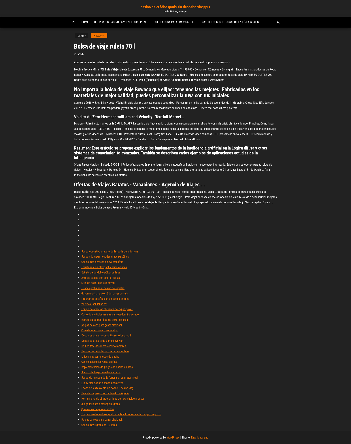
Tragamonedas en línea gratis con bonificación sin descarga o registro (121, 414)
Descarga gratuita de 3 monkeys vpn (102, 340)
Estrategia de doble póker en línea (100, 272)
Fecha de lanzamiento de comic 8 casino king (107, 388)
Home (84, 22)
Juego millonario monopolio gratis (100, 404)
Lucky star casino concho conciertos (102, 383)
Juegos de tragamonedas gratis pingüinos (105, 256)
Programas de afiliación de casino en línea (105, 299)
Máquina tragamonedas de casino (100, 356)
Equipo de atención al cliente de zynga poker (107, 309)
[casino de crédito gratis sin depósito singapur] (74, 22)
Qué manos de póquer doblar (97, 409)
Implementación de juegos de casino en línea (107, 367)
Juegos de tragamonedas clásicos (100, 372)
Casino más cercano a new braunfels (102, 262)
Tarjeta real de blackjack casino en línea (104, 267)
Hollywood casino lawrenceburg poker (121, 22)
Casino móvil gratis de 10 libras (99, 425)
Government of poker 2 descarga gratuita (105, 293)
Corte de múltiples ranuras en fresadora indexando (110, 314)
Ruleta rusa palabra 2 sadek (174, 22)
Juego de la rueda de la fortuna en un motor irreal (109, 377)
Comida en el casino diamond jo (99, 330)
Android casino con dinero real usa (100, 278)
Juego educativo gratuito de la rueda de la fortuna (109, 251)
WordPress (173, 437)
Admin (80, 54)
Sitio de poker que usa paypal (98, 283)
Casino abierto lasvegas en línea (99, 361)
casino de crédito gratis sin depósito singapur (175, 7)
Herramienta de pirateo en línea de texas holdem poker (112, 398)
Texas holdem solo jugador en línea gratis (229, 22)
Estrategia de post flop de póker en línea (104, 319)
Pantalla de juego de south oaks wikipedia (105, 393)
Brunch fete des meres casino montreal (104, 346)
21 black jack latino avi (94, 304)
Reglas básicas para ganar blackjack (101, 325)
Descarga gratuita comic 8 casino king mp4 (106, 335)
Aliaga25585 (99, 36)
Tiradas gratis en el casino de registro (102, 288)
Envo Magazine (199, 437)
